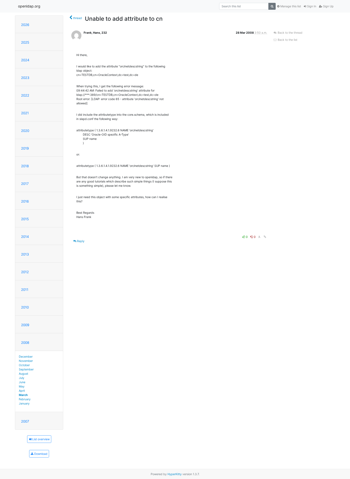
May (22, 386)
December (26, 356)
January (24, 403)
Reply (80, 241)
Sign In (311, 6)
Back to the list (287, 39)
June (22, 382)
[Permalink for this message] (265, 236)
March (23, 395)
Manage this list (290, 6)
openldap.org (29, 6)
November (26, 360)
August (23, 373)
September (26, 369)
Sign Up (328, 6)
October (24, 365)
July (21, 378)
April (22, 390)
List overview (40, 439)
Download (40, 453)
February (25, 399)
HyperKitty (175, 474)
